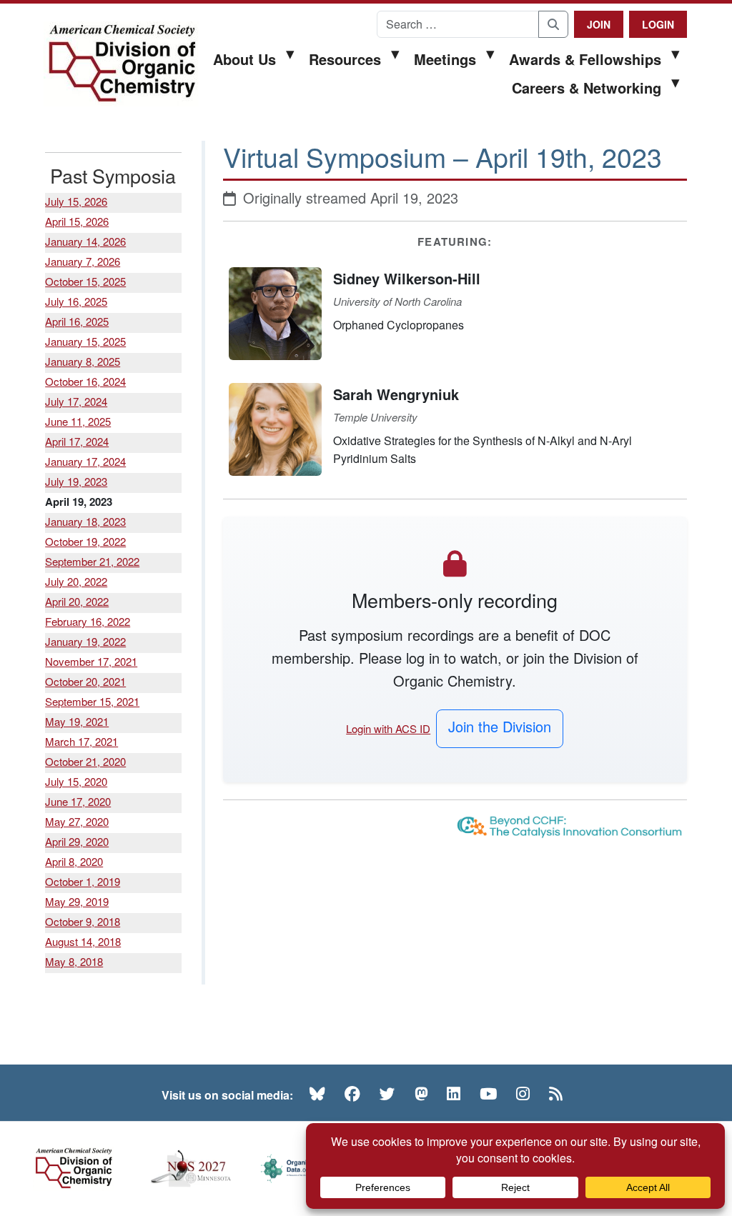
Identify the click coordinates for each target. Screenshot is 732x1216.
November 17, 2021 (91, 661)
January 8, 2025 (82, 361)
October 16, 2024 (85, 381)
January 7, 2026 (82, 261)
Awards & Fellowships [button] (585, 59)
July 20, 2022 (76, 581)
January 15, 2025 (85, 341)
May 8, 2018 (74, 961)
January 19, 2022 (85, 641)
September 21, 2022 (92, 561)
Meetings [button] (445, 59)
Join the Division (499, 726)
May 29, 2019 (77, 901)
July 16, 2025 (76, 301)
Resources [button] (345, 59)
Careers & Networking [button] (586, 87)
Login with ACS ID (388, 728)
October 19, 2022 (85, 541)
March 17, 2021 (81, 741)
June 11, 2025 (78, 421)
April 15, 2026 (77, 221)
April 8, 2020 (74, 861)
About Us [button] (244, 59)
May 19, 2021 (77, 721)
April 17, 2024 (77, 441)
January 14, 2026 (85, 241)
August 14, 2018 (83, 941)
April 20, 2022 (77, 601)
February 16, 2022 (87, 621)
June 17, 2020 (78, 801)
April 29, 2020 (77, 841)
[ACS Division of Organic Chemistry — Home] (121, 63)
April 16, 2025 (77, 321)
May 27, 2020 (77, 821)
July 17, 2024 (76, 401)
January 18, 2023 (85, 521)
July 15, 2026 (76, 201)
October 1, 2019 (82, 881)
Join (598, 24)
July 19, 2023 (76, 481)
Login (658, 24)
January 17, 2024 (85, 461)
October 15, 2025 (85, 281)
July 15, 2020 (76, 781)
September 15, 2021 (92, 701)
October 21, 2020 (85, 761)
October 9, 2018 (82, 921)
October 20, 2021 (85, 681)
